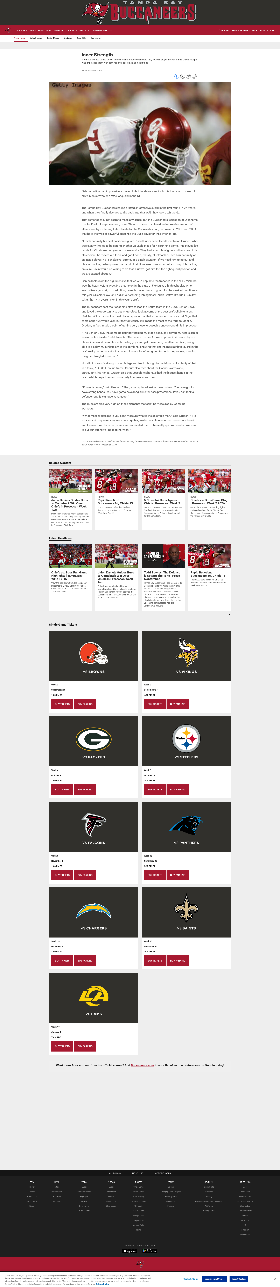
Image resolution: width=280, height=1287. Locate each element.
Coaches (32, 1192)
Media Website (245, 1196)
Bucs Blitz (57, 1196)
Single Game (138, 1187)
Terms (138, 1230)
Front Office (32, 1201)
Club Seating (138, 1196)
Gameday (209, 1192)
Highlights (84, 1196)
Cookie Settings (190, 1279)
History (32, 1206)
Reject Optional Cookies (214, 1279)
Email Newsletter (245, 1211)
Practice (111, 1196)
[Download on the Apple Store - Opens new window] (129, 1251)
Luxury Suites (138, 1211)
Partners (170, 1206)
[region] (140, 1279)
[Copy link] (194, 76)
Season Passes (138, 1192)
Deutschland (245, 1235)
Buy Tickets (62, 704)
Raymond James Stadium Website (208, 1201)
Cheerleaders (111, 1206)
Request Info (139, 1220)
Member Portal (138, 1225)
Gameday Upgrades (138, 1201)
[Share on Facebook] (176, 78)
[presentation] (230, 614)
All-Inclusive (138, 1206)
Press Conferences (84, 1192)
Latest (57, 1187)
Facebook (245, 1220)
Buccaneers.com (142, 1065)
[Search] (219, 30)
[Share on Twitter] (182, 78)
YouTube (245, 1215)
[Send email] (188, 78)
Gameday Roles (171, 1196)
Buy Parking (85, 704)
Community (57, 1201)
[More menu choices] (110, 30)
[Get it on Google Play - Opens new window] (149, 1252)
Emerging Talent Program (171, 1192)
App (245, 1187)
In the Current (84, 1211)
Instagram (245, 1230)
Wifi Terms (209, 1206)
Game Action (111, 1192)
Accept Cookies (239, 1279)
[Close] (275, 1279)
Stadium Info (209, 1187)
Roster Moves (56, 1192)
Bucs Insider (84, 1206)
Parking (209, 1196)
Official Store (245, 1192)
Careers (171, 1187)
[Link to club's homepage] (8, 30)
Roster (32, 1187)
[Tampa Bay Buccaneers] (140, 1264)
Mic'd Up (84, 1201)
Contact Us (170, 1201)
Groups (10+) (138, 1215)
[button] (132, 614)
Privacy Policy (102, 1284)
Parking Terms (209, 1211)
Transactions (32, 1196)
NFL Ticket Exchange (245, 1201)
